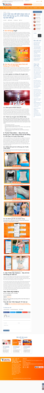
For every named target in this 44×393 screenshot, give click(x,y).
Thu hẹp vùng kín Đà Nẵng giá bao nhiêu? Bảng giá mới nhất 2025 (27, 347)
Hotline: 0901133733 (43, 384)
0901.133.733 (27, 0)
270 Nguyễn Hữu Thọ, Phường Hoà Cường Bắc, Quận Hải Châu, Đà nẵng (13, 0)
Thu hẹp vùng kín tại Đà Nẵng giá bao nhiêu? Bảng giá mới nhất (38, 28)
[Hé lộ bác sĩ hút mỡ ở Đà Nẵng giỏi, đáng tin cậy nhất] (16, 342)
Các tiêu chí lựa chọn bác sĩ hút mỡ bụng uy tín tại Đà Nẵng (15, 65)
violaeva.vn (9, 296)
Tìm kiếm (35, 33)
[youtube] (28, 367)
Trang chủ (4, 12)
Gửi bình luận (6, 330)
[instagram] (25, 367)
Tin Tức (8, 12)
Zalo (43, 386)
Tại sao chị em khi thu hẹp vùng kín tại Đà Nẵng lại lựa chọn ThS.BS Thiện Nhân (38, 14)
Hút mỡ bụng (9, 31)
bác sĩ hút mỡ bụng (6, 309)
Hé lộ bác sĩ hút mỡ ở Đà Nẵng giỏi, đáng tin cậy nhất (16, 347)
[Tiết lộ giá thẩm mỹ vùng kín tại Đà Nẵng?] (6, 342)
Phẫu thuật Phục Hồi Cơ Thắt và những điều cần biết (37, 115)
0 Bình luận (16, 20)
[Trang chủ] (3, 7)
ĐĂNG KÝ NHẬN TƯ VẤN (28, 4)
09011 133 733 (28, 362)
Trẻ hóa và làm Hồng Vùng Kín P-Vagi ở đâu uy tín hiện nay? (37, 105)
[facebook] (23, 367)
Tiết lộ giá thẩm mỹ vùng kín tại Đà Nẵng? (6, 347)
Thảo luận (43, 389)
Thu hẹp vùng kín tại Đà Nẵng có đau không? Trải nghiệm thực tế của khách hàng (38, 21)
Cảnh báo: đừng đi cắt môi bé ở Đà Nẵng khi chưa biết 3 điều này (38, 25)
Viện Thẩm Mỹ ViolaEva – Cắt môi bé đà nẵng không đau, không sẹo (38, 18)
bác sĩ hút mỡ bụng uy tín (14, 309)
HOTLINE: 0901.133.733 (37, 4)
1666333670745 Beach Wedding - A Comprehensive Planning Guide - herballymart (37, 110)
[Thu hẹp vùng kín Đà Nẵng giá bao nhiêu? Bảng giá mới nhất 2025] (27, 342)
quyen (9, 316)
